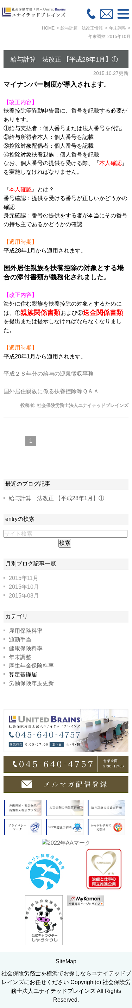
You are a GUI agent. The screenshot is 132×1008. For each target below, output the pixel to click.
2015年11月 (23, 578)
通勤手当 (20, 640)
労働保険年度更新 (31, 683)
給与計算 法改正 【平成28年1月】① (64, 59)
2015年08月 (24, 596)
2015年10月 (24, 587)
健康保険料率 (26, 648)
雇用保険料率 (26, 631)
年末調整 (20, 657)
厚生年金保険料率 (31, 666)
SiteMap (66, 961)
